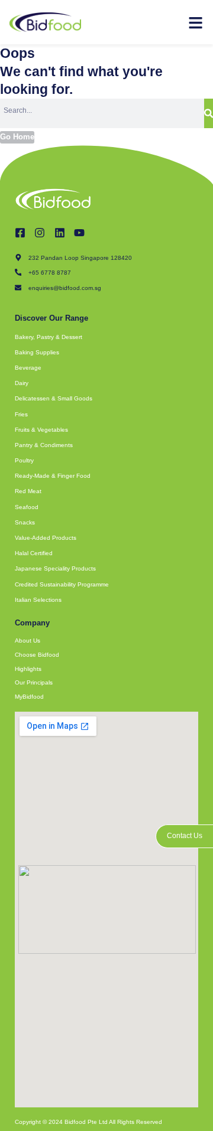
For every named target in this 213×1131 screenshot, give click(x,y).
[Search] (208, 113)
